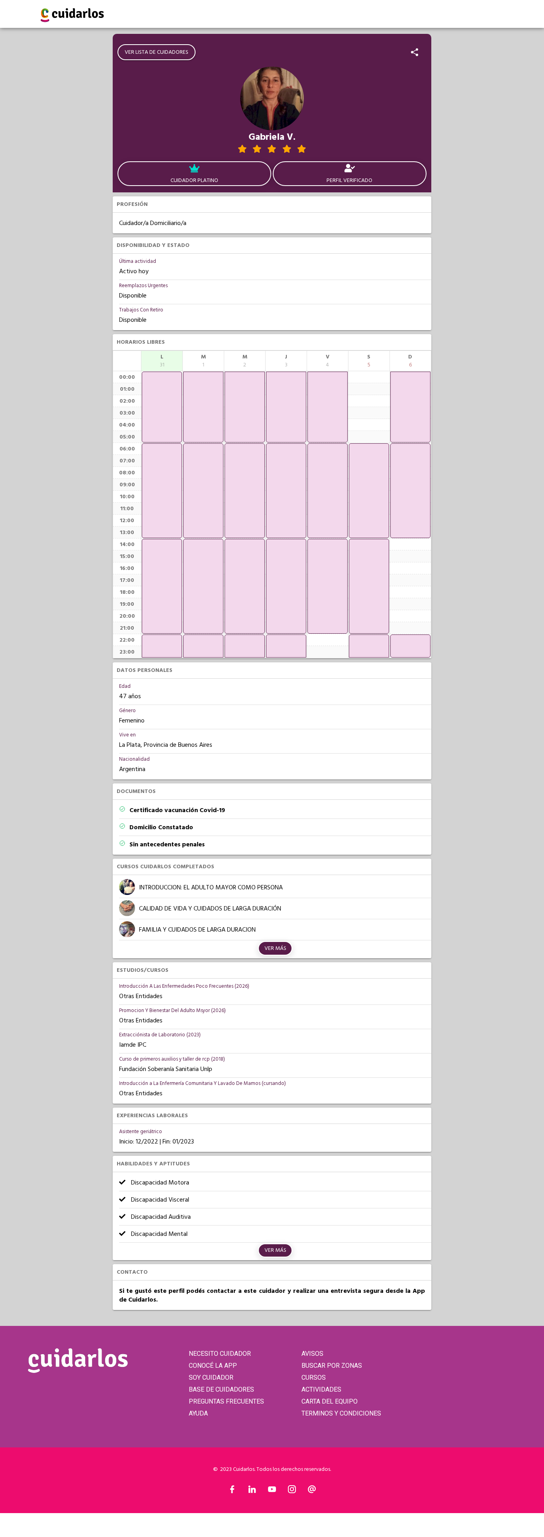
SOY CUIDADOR (211, 1377)
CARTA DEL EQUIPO (329, 1401)
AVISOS (312, 1353)
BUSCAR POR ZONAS (331, 1365)
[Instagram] (292, 1491)
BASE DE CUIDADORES (221, 1389)
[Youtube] (272, 1491)
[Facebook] (232, 1491)
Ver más (275, 948)
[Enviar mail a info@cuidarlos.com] (312, 1491)
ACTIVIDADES (321, 1389)
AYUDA (198, 1413)
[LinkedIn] (252, 1491)
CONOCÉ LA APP (213, 1365)
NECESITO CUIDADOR (220, 1353)
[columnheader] (162, 361)
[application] (162, 407)
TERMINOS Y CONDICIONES (341, 1413)
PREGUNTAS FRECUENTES (226, 1401)
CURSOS (313, 1377)
